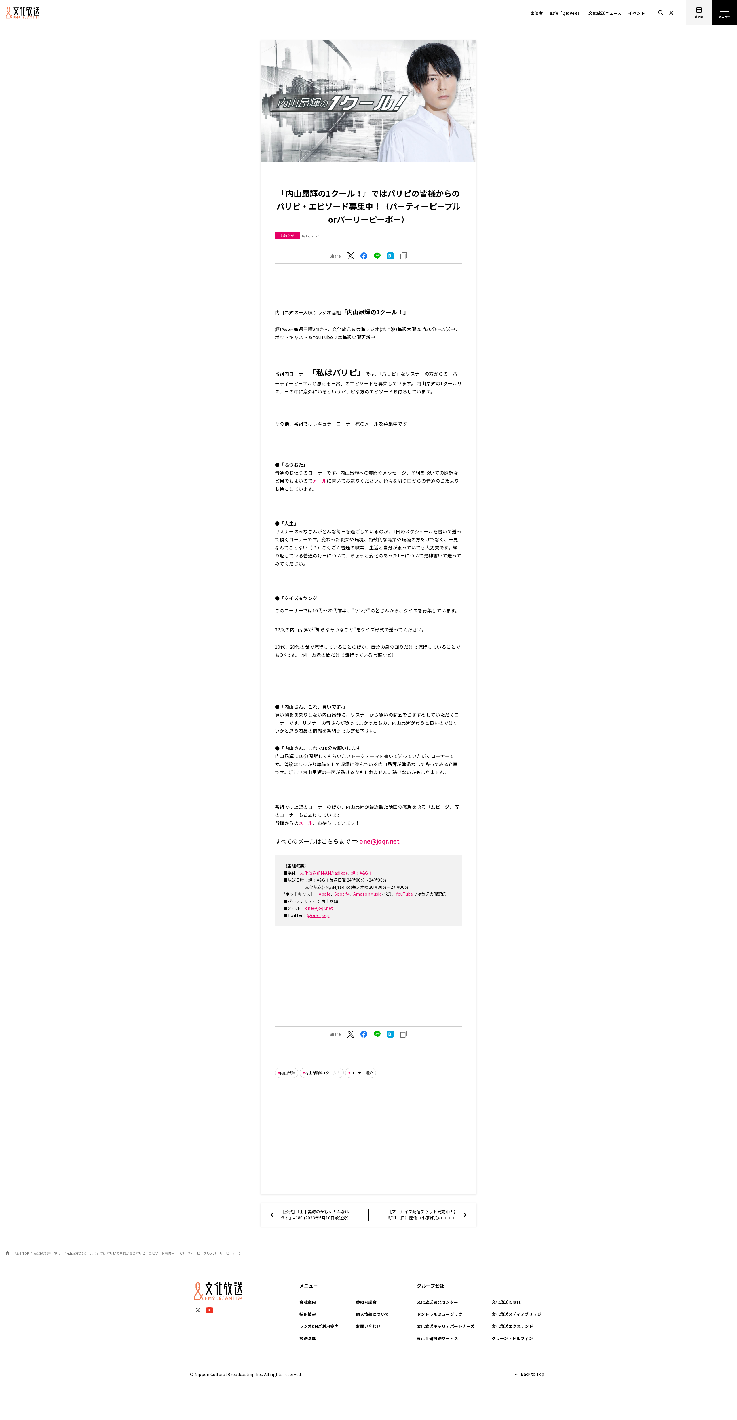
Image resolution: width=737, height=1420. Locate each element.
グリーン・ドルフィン (512, 1338)
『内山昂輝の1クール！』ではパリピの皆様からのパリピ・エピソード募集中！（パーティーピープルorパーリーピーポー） (152, 1253)
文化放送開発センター (437, 1302)
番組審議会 (366, 1302)
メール (320, 480)
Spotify (342, 894)
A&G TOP (22, 1253)
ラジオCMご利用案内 (319, 1326)
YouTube (404, 894)
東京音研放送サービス (437, 1338)
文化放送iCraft (506, 1302)
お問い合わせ (368, 1326)
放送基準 (307, 1338)
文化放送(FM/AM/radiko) (323, 873)
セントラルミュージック (439, 1314)
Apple (324, 894)
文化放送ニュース (604, 13)
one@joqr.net (379, 841)
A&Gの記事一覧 (45, 1253)
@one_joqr (318, 915)
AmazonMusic (367, 894)
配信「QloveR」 (566, 13)
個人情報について (372, 1314)
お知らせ (287, 235)
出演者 (537, 13)
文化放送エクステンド (512, 1326)
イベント (636, 13)
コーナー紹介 (361, 1073)
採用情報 (307, 1314)
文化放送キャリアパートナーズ (446, 1326)
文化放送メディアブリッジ (516, 1314)
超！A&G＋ (361, 873)
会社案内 (307, 1302)
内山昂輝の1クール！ (323, 1073)
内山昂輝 (287, 1073)
